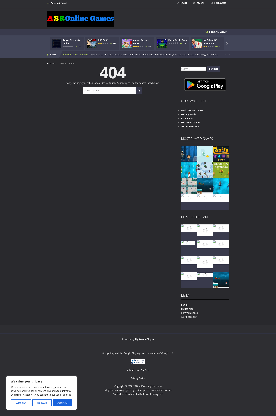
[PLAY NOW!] (56, 43)
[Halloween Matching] (205, 244)
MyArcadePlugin (144, 339)
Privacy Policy (138, 378)
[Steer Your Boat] (189, 169)
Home (52, 63)
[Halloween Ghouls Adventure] (205, 262)
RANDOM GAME (218, 32)
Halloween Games (190, 122)
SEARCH (200, 3)
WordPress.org (188, 316)
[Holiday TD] (188, 242)
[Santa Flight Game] (205, 185)
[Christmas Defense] (189, 185)
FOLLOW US (220, 3)
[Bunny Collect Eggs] (189, 276)
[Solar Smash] (205, 274)
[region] (41, 393)
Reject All (42, 402)
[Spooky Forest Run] (189, 153)
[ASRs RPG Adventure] (221, 169)
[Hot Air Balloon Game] (189, 197)
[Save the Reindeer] (221, 197)
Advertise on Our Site (138, 370)
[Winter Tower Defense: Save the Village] (205, 169)
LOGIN (183, 3)
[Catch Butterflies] (221, 244)
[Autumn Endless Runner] (205, 197)
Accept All (62, 402)
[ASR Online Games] (80, 18)
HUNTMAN (103, 40)
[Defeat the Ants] (221, 260)
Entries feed (187, 308)
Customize (21, 402)
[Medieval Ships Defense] (189, 228)
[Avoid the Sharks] (221, 185)
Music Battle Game (178, 40)
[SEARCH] (139, 90)
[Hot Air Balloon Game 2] (205, 230)
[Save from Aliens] (221, 228)
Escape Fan (187, 118)
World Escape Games (192, 110)
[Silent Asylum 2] (189, 260)
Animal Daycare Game (75, 54)
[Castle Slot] (221, 153)
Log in (184, 304)
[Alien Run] (205, 153)
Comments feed (189, 312)
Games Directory (190, 126)
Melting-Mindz (188, 114)
